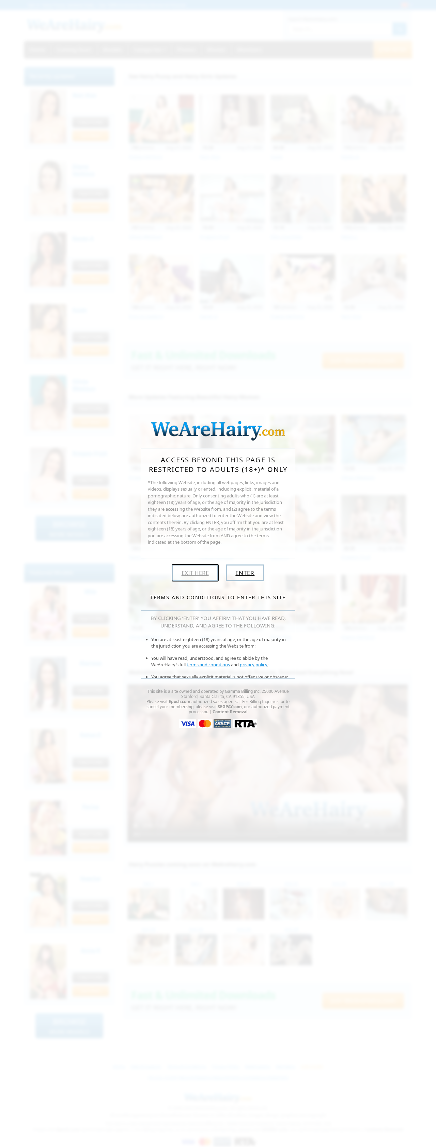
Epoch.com (179, 701)
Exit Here (195, 573)
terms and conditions (208, 665)
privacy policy (253, 665)
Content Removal (230, 711)
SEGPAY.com (230, 706)
